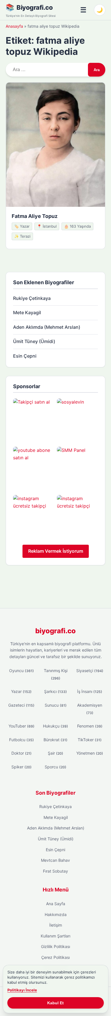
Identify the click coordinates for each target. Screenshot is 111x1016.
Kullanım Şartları (55, 935)
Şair (55, 753)
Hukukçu (55, 726)
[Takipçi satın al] (33, 419)
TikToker (90, 739)
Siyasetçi (89, 670)
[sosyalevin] (77, 419)
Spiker (21, 766)
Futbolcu (21, 739)
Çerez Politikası (55, 957)
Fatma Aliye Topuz (34, 216)
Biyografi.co (35, 7)
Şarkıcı (55, 691)
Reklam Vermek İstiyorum (55, 551)
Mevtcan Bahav (55, 860)
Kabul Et (55, 1003)
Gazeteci (21, 705)
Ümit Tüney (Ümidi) (34, 341)
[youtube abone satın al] (33, 467)
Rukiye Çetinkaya (32, 298)
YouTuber (21, 726)
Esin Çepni (24, 356)
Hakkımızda (56, 914)
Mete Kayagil (27, 312)
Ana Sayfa (55, 903)
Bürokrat (55, 739)
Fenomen (89, 726)
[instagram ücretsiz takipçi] (33, 515)
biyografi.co (55, 631)
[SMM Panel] (77, 467)
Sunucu (56, 705)
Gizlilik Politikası (55, 946)
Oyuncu (21, 670)
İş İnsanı (89, 691)
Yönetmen (89, 753)
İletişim (55, 925)
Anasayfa (14, 26)
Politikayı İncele (22, 990)
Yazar (21, 691)
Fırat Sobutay (55, 871)
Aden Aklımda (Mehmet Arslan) (46, 327)
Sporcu (55, 766)
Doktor (21, 753)
